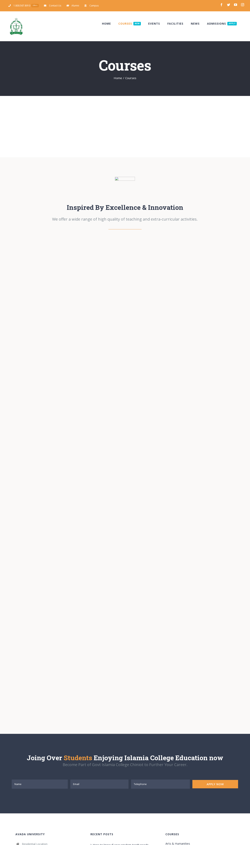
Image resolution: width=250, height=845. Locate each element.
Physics (49, 281)
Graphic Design (181, 360)
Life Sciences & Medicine (153, 547)
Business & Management (29, 547)
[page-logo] (125, 178)
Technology (144, 412)
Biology (57, 629)
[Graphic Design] (187, 360)
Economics (57, 494)
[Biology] (63, 629)
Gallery (60, 281)
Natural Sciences (24, 681)
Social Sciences (125, 264)
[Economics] (63, 494)
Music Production (57, 360)
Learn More (178, 297)
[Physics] (54, 281)
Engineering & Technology (30, 412)
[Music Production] (63, 360)
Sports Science (181, 494)
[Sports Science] (187, 494)
